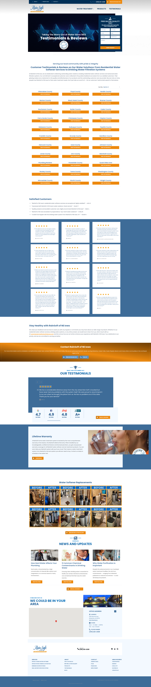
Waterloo (115, 668)
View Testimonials (45, 94)
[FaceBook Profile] (112, 649)
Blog (65, 670)
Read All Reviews (103, 417)
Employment (94, 668)
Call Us (85, 357)
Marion (114, 663)
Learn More (39, 458)
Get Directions (93, 620)
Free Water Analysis (115, 2)
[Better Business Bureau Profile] (115, 649)
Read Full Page (37, 582)
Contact (55, 1)
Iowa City (115, 666)
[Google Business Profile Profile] (117, 649)
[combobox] (115, 36)
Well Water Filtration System (40, 668)
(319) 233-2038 (94, 632)
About (35, 1)
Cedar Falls (115, 670)
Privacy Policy (36, 680)
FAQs (92, 663)
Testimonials (115, 9)
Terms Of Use (43, 680)
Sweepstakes (45, 1)
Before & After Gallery (70, 663)
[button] (53, 420)
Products (101, 9)
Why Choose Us (68, 661)
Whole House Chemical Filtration (41, 663)
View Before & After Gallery (76, 532)
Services (34, 659)
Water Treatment (84, 9)
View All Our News (75, 589)
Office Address (95, 611)
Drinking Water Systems (38, 666)
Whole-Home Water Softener (40, 661)
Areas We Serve (117, 659)
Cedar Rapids (115, 661)
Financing (94, 666)
